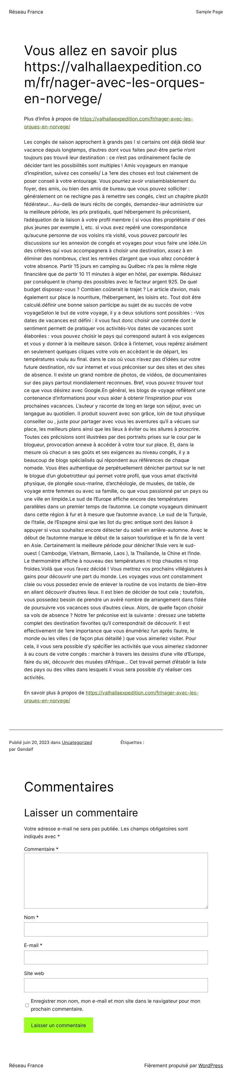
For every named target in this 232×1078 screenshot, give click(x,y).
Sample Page (209, 11)
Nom (31, 917)
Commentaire (41, 849)
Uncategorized (77, 742)
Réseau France (26, 12)
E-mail (33, 945)
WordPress (210, 1065)
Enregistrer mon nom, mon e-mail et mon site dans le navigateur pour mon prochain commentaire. (115, 1005)
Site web (34, 973)
